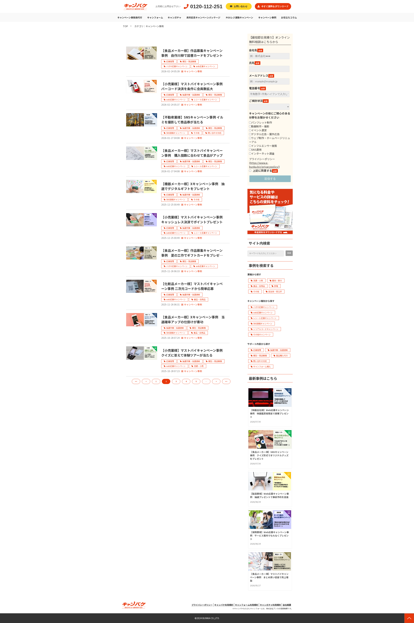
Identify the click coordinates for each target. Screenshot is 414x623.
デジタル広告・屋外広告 (265, 134)
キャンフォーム (155, 17)
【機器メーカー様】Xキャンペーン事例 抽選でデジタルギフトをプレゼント (193, 186)
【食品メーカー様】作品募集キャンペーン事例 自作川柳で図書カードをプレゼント (192, 53)
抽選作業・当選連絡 (191, 94)
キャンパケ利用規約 (223, 604)
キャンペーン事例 (267, 17)
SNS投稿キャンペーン (175, 132)
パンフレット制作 (261, 122)
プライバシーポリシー (201, 604)
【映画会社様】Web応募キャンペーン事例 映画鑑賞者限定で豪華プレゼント (269, 413)
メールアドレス (258, 75)
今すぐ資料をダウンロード (275, 6)
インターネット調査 (262, 153)
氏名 (252, 63)
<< (136, 381)
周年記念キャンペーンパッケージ (203, 17)
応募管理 (170, 61)
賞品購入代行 (282, 355)
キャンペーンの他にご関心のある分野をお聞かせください (269, 115)
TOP (125, 26)
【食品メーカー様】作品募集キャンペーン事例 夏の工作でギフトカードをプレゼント (192, 253)
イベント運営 (259, 130)
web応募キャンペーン (205, 66)
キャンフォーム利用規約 (246, 604)
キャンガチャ (174, 17)
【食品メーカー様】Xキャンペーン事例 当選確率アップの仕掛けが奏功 (193, 319)
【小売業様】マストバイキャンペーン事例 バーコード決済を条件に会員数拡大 (193, 86)
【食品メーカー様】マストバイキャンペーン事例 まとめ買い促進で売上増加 (269, 577)
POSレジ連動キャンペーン (239, 17)
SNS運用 (256, 150)
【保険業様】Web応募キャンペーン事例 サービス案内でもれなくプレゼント (269, 536)
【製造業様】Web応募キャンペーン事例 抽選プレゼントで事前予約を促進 (269, 495)
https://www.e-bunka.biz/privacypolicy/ (264, 165)
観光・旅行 (277, 280)
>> (226, 381)
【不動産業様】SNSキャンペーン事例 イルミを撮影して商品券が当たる (192, 119)
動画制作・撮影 (260, 126)
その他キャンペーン (262, 334)
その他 (196, 132)
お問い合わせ (240, 6)
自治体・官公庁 (275, 291)
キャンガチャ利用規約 (270, 604)
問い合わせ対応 (214, 132)
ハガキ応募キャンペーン (176, 66)
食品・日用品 (200, 299)
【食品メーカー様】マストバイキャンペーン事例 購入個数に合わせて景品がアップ (192, 153)
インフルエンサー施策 (264, 146)
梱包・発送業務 (189, 61)
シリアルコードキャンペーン (265, 329)
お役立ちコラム (289, 17)
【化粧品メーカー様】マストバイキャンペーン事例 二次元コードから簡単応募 (192, 286)
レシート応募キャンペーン (205, 99)
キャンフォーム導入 (262, 366)
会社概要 (287, 604)
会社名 (253, 50)
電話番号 (254, 88)
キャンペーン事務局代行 (129, 17)
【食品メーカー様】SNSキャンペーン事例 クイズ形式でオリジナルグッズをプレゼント (269, 455)
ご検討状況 (256, 101)
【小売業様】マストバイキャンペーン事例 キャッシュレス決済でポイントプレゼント (193, 219)
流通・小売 (199, 366)
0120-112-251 (206, 6)
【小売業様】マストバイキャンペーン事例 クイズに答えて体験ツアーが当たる (193, 353)
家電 (276, 286)
